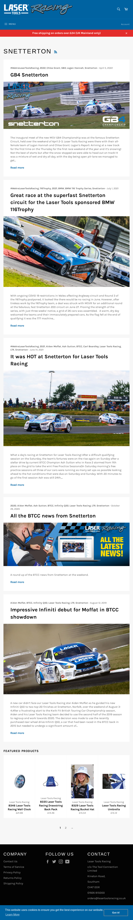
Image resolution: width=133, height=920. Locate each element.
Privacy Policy (11, 872)
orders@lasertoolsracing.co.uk (106, 898)
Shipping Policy (13, 883)
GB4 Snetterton (29, 75)
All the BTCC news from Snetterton (53, 516)
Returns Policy (12, 878)
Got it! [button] (116, 912)
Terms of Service (13, 866)
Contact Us (10, 861)
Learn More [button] (13, 914)
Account (125, 24)
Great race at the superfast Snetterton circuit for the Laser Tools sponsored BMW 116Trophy (62, 202)
